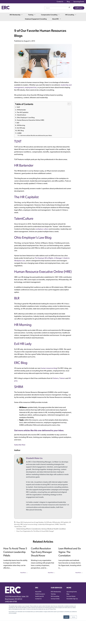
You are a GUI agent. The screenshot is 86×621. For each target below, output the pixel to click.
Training (30, 15)
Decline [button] (73, 617)
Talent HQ (62, 524)
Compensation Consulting (49, 15)
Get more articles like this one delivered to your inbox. (36, 135)
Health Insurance (40, 594)
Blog (68, 1)
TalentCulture (21, 115)
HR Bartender (21, 110)
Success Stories (71, 596)
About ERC (55, 19)
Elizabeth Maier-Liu (34, 458)
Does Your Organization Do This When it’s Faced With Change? (35, 531)
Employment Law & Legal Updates (33, 522)
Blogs (18, 522)
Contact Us (60, 1)
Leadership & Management (46, 524)
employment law (31, 87)
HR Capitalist (64, 522)
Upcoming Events (78, 1)
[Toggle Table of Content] (68, 103)
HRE (21, 524)
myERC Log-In (78, 8)
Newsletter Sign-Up (72, 598)
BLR (18, 123)
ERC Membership (15, 15)
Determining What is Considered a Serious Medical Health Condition (41, 529)
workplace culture (42, 229)
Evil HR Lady (21, 128)
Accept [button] (66, 617)
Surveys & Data (55, 598)
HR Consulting (69, 15)
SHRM (19, 133)
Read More (23, 572)
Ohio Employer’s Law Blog (26, 117)
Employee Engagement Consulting (36, 19)
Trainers (62, 378)
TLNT (18, 107)
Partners (56, 378)
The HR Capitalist (22, 112)
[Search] (69, 7)
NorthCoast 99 (39, 596)
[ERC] (6, 9)
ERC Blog (21, 130)
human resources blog (49, 368)
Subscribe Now (19, 445)
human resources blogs (30, 524)
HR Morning (21, 125)
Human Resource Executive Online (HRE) (30, 120)
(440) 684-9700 (11, 602)
